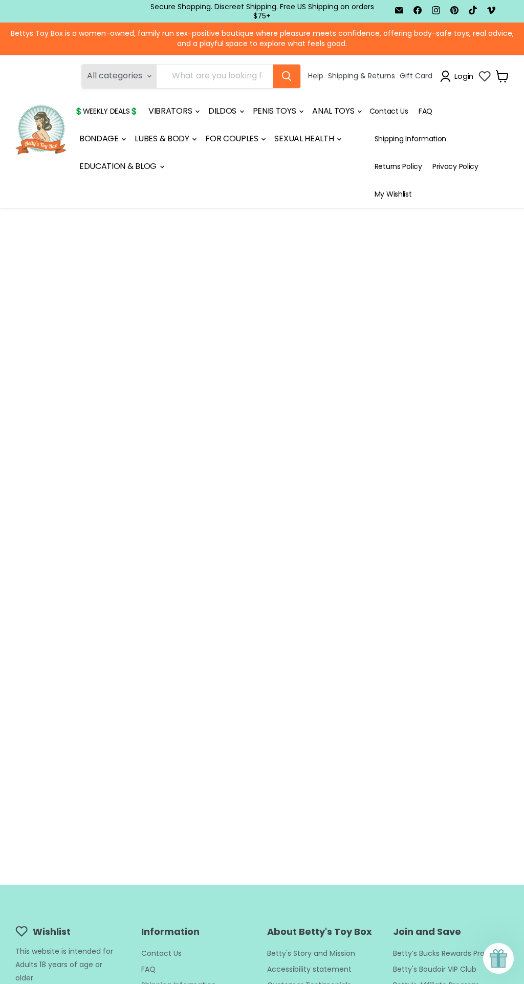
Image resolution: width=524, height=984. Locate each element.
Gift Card (416, 76)
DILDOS (223, 111)
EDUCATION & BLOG (119, 166)
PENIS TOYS (275, 111)
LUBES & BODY (163, 138)
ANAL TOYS (334, 111)
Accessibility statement (309, 969)
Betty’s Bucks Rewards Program (448, 953)
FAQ (425, 111)
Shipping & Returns (361, 76)
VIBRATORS (171, 111)
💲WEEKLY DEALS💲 (106, 111)
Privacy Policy (455, 166)
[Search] (286, 76)
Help (315, 76)
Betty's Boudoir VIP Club (434, 969)
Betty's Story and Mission (311, 953)
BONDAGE (99, 138)
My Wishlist (393, 194)
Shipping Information (410, 139)
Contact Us (388, 111)
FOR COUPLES (232, 138)
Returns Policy (398, 166)
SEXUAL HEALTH (305, 138)
